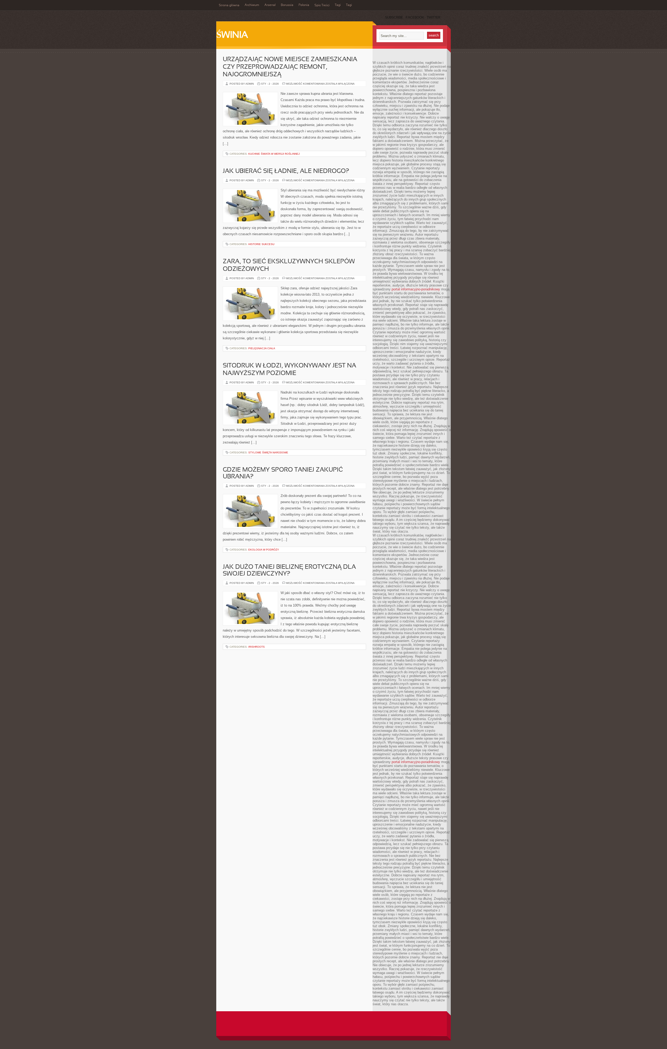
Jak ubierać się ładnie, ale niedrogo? (286, 171)
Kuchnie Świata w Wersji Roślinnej (274, 153)
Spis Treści (322, 5)
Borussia (287, 5)
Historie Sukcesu (261, 244)
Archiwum (252, 5)
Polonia (304, 5)
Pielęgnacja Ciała (261, 348)
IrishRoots (256, 646)
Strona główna (229, 5)
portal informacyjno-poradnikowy (416, 289)
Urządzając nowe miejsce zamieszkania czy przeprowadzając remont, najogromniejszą (290, 67)
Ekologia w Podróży (263, 549)
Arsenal (270, 5)
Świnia (232, 35)
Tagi (338, 5)
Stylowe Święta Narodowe (268, 452)
